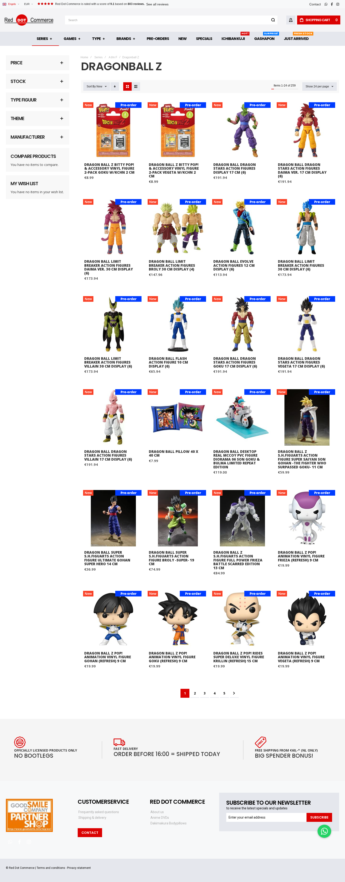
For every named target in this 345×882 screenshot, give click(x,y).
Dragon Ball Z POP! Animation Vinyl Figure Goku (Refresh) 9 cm (178, 619)
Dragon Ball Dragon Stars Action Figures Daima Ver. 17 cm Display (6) (307, 130)
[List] (136, 86)
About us (157, 812)
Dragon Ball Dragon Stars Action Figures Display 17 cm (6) (242, 130)
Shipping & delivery (92, 817)
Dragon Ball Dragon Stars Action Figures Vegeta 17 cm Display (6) (307, 324)
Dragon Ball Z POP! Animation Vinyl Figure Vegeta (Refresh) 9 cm (307, 619)
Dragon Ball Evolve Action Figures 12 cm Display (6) (242, 227)
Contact (315, 4)
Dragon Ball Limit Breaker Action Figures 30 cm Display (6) (307, 227)
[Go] (272, 20)
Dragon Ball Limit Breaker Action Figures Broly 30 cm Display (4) (178, 227)
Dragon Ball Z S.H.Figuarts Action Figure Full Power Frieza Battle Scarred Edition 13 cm (242, 518)
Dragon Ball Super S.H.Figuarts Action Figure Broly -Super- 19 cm (178, 518)
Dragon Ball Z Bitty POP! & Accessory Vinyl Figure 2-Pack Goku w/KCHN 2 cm (113, 130)
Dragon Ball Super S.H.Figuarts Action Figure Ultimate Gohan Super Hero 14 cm (113, 518)
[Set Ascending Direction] (115, 86)
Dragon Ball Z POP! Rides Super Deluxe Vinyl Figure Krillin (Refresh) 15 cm (242, 619)
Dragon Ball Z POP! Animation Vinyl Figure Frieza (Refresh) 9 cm (307, 518)
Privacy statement (79, 868)
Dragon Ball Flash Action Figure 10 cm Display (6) (178, 324)
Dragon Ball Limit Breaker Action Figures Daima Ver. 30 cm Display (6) (113, 227)
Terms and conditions (51, 868)
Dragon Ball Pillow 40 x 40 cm (178, 417)
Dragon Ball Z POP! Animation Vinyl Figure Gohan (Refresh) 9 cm (113, 619)
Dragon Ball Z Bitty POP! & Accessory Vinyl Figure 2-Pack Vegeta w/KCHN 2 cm (178, 130)
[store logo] (29, 20)
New (99, 86)
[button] (28, 4)
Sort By (91, 86)
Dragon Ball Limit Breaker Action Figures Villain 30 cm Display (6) (113, 324)
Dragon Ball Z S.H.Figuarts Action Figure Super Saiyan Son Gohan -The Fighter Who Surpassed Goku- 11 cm (307, 417)
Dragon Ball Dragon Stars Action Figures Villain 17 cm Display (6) (113, 417)
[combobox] (171, 20)
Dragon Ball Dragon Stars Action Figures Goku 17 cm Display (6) (242, 324)
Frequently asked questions (98, 812)
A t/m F (113, 57)
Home (84, 57)
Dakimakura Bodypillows (168, 823)
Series (98, 57)
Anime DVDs (159, 817)
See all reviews (157, 4)
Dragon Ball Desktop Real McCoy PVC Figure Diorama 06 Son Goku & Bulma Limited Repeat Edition (242, 417)
